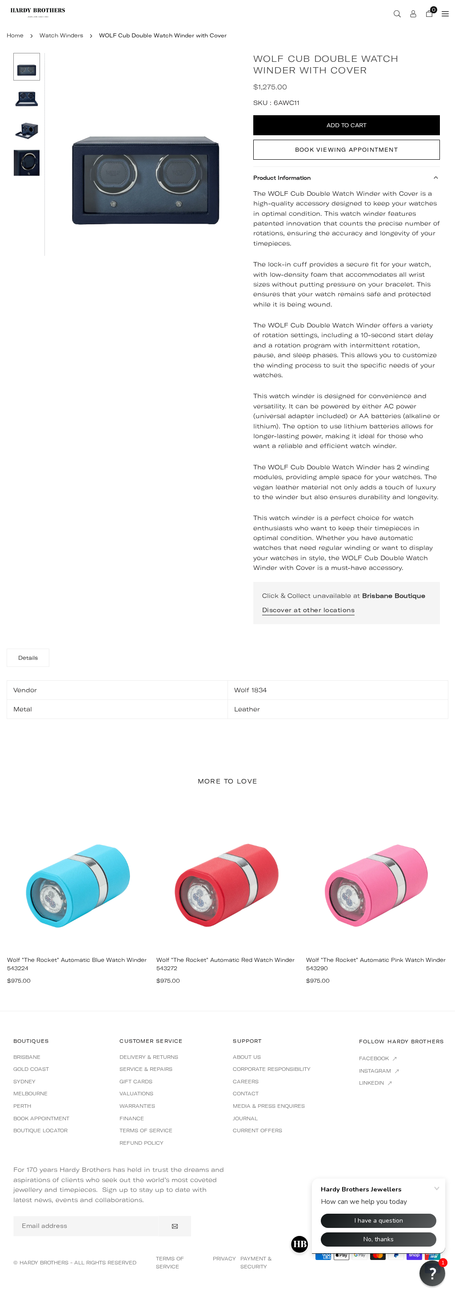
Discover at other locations (308, 610)
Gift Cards (136, 1081)
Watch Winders (61, 35)
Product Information (282, 177)
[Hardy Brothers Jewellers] (38, 12)
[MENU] (445, 13)
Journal (245, 1118)
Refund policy (142, 1143)
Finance (132, 1118)
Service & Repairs (146, 1069)
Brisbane (26, 1057)
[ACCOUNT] (413, 13)
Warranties (137, 1106)
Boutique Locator (40, 1130)
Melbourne (30, 1093)
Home (15, 35)
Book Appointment (41, 1118)
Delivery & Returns (149, 1057)
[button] (229, 154)
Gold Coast (31, 1069)
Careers (246, 1081)
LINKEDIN (372, 1083)
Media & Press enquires (269, 1106)
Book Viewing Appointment (346, 149)
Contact (246, 1093)
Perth (22, 1106)
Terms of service (146, 1130)
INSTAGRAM (376, 1071)
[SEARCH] (397, 13)
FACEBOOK (375, 1058)
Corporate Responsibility (272, 1069)
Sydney (24, 1081)
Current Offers (257, 1130)
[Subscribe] (175, 1226)
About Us (247, 1057)
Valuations (136, 1093)
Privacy (224, 1259)
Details (28, 657)
